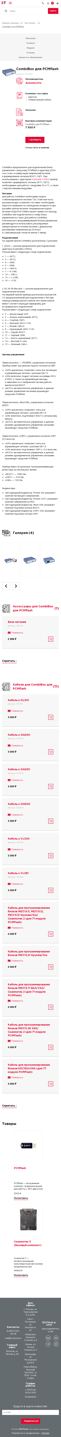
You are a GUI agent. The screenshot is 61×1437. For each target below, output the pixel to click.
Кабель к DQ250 (19, 769)
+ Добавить (35, 140)
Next (16, 586)
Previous (6, 586)
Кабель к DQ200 (19, 735)
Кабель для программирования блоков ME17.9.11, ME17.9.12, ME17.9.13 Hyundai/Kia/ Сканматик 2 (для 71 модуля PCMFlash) (29, 915)
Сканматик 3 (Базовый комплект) (27, 1243)
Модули (30, 48)
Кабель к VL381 (18, 873)
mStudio (45, 1433)
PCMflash (20, 1168)
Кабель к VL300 (19, 839)
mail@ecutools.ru (13, 1338)
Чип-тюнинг (30, 22)
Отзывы (31, 53)
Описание (31, 38)
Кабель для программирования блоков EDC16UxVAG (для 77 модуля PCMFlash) (29, 1068)
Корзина (52, 3)
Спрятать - (9, 661)
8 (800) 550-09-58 (44, 3)
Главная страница (10, 22)
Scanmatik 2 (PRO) (41, 179)
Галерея (30, 43)
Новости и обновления (30, 57)
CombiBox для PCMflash (13, 26)
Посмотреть (21, 1198)
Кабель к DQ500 (19, 804)
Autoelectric (33, 83)
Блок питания (17, 622)
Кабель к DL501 (18, 700)
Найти (53, 11)
